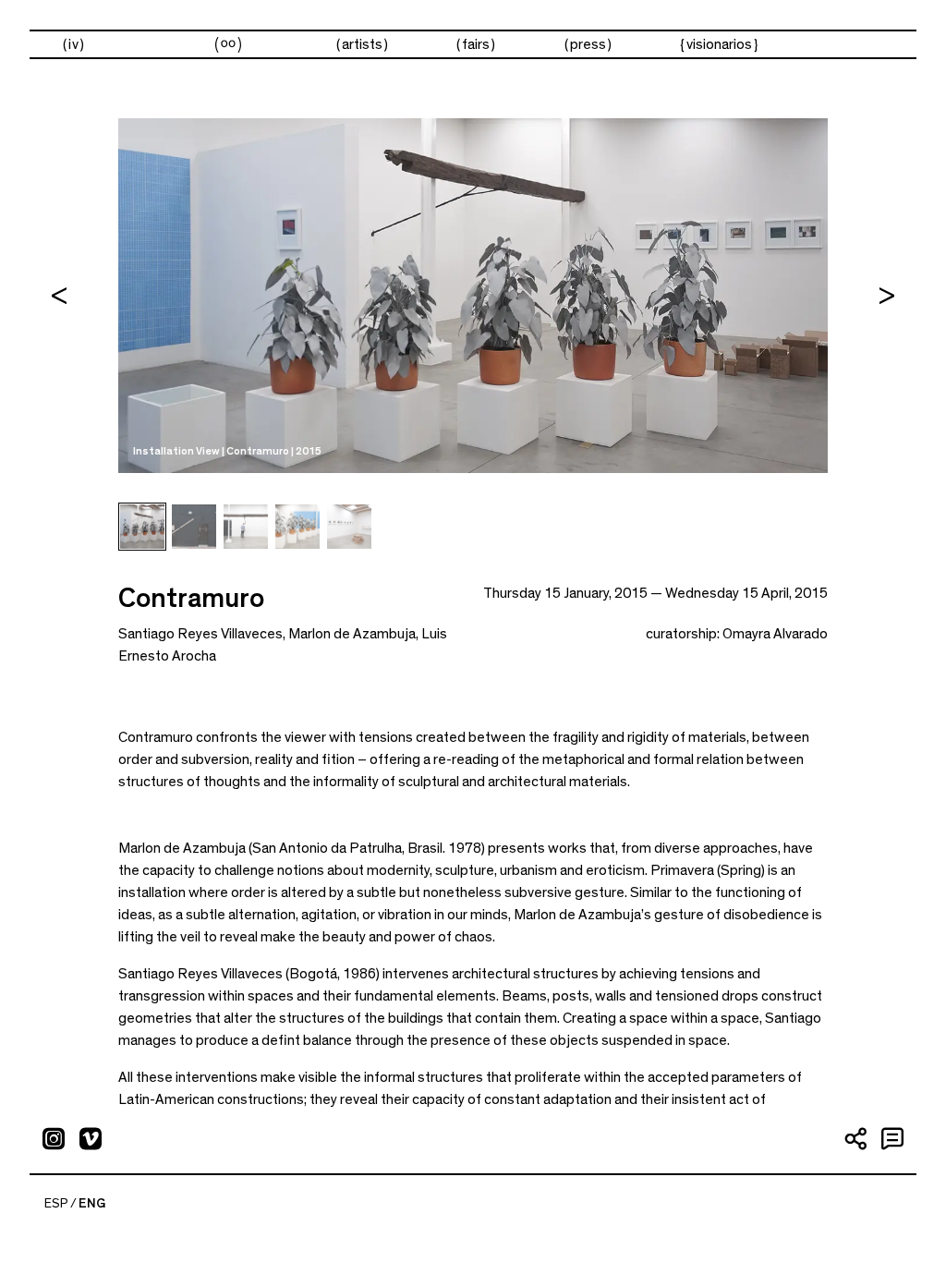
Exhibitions (227, 45)
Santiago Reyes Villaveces (200, 633)
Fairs (476, 44)
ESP (56, 1203)
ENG (92, 1203)
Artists (362, 44)
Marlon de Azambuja (352, 633)
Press (588, 44)
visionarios (719, 44)
